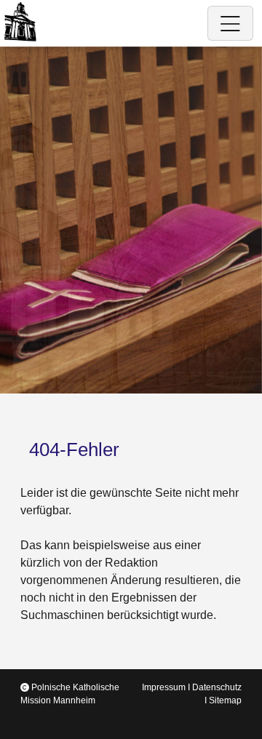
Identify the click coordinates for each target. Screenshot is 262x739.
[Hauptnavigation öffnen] (230, 23)
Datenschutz (217, 687)
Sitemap (225, 700)
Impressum (164, 687)
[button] (19, 79)
